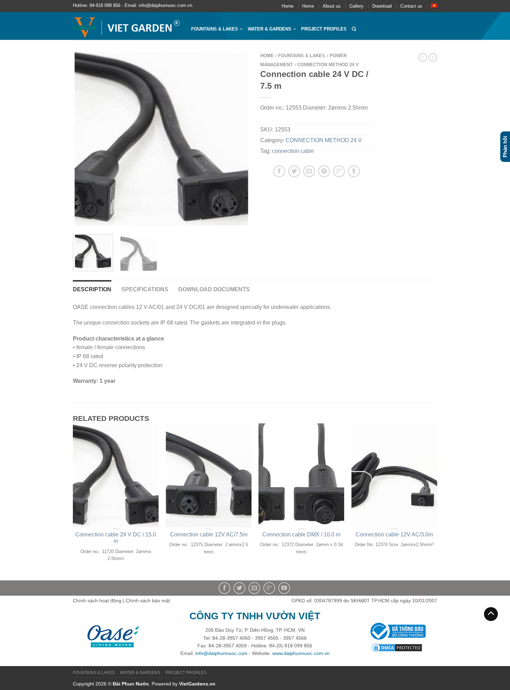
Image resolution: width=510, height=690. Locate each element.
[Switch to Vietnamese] (434, 5)
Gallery (356, 6)
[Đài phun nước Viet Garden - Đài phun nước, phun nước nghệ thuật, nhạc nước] (127, 26)
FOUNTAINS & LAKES (214, 29)
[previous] (82, 139)
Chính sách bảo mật (148, 600)
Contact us (411, 6)
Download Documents (214, 289)
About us (332, 6)
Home (288, 6)
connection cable (293, 151)
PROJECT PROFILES (324, 29)
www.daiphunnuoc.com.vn (301, 653)
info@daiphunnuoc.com (221, 653)
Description (92, 289)
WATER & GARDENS (269, 29)
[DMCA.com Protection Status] (397, 647)
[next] (240, 139)
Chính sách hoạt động (97, 600)
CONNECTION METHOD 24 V (328, 64)
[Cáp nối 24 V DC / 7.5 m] (161, 139)
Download (382, 6)
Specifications (144, 289)
